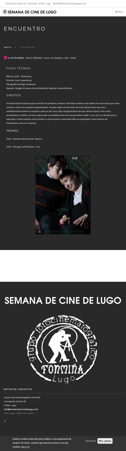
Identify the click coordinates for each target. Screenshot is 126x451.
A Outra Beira (16, 57)
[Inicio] (30, 11)
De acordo (91, 441)
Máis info (25, 447)
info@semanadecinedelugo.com (21, 409)
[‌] (5, 421)
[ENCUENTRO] (63, 191)
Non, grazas (105, 441)
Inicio (7, 47)
